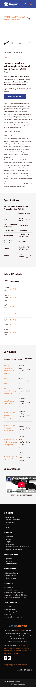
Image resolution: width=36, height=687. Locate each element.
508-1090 (13, 314)
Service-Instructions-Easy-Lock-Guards (10, 391)
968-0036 (13, 332)
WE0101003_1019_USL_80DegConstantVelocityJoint (10, 442)
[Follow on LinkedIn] (9, 658)
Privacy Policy (8, 665)
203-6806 (13, 298)
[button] (29, 19)
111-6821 (13, 289)
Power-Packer (17, 651)
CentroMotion (20, 630)
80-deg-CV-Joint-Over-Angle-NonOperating (10, 428)
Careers (24, 665)
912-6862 (13, 325)
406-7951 (13, 320)
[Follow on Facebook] (5, 658)
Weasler (16, 653)
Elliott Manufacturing (16, 648)
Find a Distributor (14, 96)
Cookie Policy (17, 665)
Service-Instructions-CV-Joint (9, 380)
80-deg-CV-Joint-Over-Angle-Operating (10, 415)
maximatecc (8, 651)
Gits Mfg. (26, 648)
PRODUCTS (8, 532)
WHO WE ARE (8, 513)
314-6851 (13, 306)
